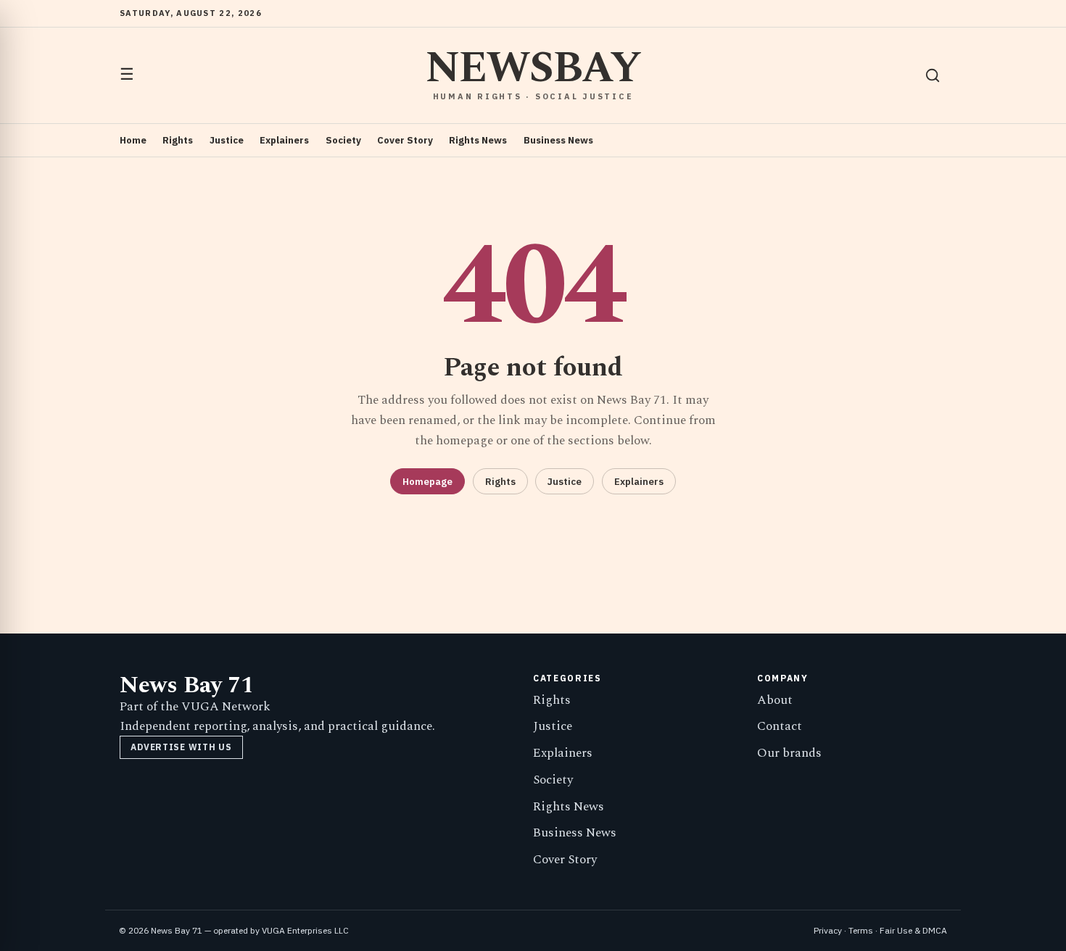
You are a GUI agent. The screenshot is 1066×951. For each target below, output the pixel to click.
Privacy (828, 930)
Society (343, 140)
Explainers (284, 140)
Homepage (427, 482)
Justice (227, 140)
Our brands (789, 753)
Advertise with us (181, 747)
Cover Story (405, 140)
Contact (779, 726)
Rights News (478, 140)
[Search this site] (932, 75)
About (775, 700)
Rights (177, 140)
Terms (860, 930)
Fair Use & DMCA (913, 930)
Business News (558, 140)
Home (133, 140)
